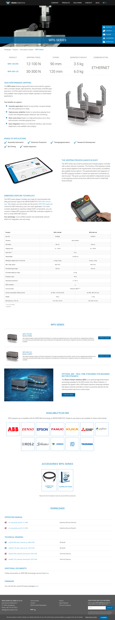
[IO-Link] (33, 610)
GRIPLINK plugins (44, 204)
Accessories (110, 38)
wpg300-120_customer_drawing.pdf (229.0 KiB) (23, 559)
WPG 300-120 (13, 71)
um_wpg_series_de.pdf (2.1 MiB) (18, 522)
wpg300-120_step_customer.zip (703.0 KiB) (22, 548)
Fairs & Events (34, 601)
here (47, 573)
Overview (109, 27)
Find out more (68, 394)
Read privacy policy (91, 617)
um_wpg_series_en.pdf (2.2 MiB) (18, 528)
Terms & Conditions (65, 605)
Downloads (109, 42)
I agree (104, 617)
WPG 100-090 (13, 64)
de (104, 3)
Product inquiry (105, 337)
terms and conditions (95, 613)
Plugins (108, 34)
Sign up (109, 607)
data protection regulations (106, 613)
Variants (109, 30)
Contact (32, 603)
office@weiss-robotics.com (10, 610)
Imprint (61, 601)
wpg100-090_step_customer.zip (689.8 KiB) (22, 542)
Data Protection (63, 603)
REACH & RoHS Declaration (38, 605)
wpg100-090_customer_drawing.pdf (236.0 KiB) (23, 554)
